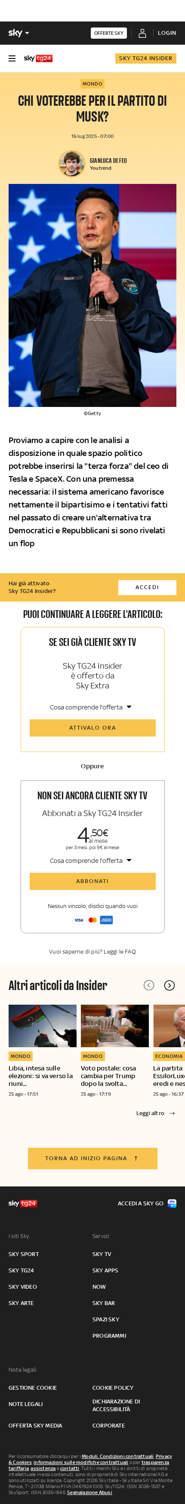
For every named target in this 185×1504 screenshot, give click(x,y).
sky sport (24, 1254)
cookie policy (113, 1388)
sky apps (105, 1270)
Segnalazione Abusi (89, 1492)
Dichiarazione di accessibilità (116, 1405)
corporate (108, 1425)
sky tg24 (21, 1270)
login (167, 33)
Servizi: (101, 1236)
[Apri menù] (12, 58)
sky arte (21, 1303)
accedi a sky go (140, 1203)
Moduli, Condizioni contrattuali (118, 1456)
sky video (23, 1287)
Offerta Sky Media (35, 1425)
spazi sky (105, 1319)
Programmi (109, 1336)
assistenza (43, 1468)
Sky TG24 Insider (146, 58)
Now (99, 1287)
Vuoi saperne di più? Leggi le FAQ (92, 951)
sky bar (103, 1303)
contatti (70, 1468)
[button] (169, 985)
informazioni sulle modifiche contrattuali (81, 1462)
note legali (26, 1404)
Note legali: (23, 1369)
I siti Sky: (19, 1236)
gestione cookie (33, 1388)
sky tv (101, 1254)
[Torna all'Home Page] (38, 58)
